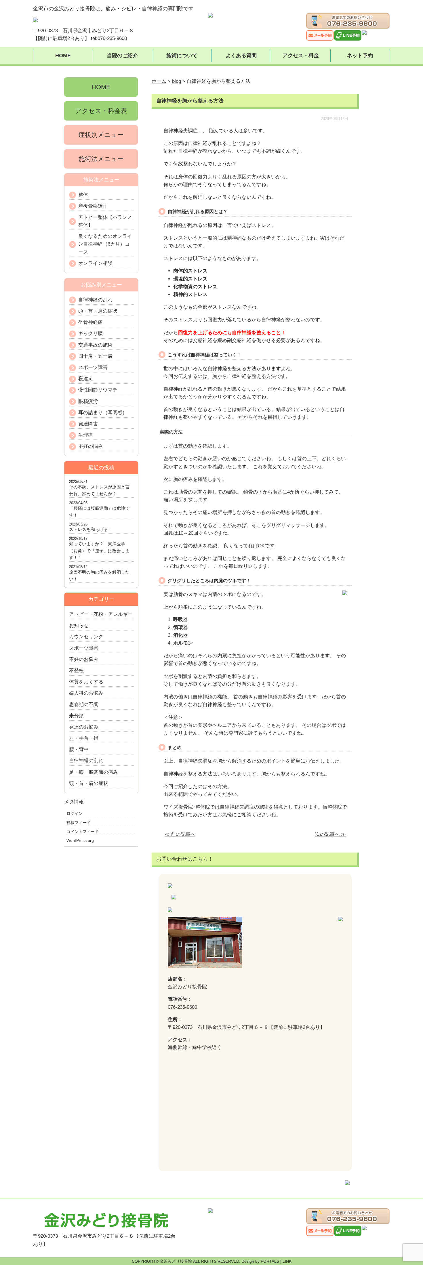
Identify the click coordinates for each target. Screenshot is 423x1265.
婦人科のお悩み (86, 693)
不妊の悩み (90, 446)
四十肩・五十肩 (95, 356)
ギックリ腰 (90, 333)
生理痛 (85, 435)
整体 (83, 195)
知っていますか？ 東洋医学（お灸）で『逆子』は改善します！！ (99, 550)
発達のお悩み (83, 727)
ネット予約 (360, 55)
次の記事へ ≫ (330, 834)
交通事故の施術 (95, 345)
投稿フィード (78, 822)
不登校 (76, 670)
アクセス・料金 (301, 55)
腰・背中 (79, 749)
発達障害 (88, 424)
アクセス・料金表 (101, 110)
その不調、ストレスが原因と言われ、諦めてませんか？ (99, 490)
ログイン (74, 813)
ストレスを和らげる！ (90, 529)
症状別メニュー (101, 134)
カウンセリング (86, 636)
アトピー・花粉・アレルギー (101, 614)
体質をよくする (86, 682)
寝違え (85, 378)
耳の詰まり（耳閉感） (102, 412)
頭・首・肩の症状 (97, 311)
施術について (181, 55)
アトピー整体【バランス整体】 (105, 221)
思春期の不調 (83, 704)
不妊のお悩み (83, 659)
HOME (63, 55)
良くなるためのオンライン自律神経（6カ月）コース (105, 244)
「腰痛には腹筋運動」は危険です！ (99, 511)
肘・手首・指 (83, 738)
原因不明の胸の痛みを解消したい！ (99, 575)
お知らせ (79, 625)
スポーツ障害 (93, 367)
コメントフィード (82, 831)
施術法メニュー (101, 159)
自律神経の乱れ (95, 300)
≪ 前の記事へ (180, 834)
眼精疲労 (88, 401)
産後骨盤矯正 (93, 206)
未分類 (76, 716)
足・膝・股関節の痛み (93, 772)
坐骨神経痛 (90, 322)
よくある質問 (241, 55)
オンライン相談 (95, 263)
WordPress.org (80, 840)
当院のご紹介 (122, 55)
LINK (287, 1261)
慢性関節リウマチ (97, 390)
